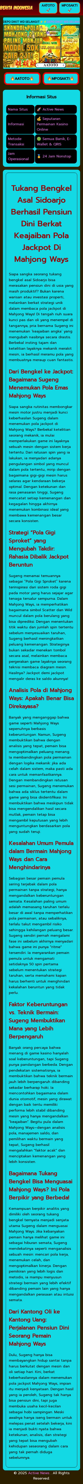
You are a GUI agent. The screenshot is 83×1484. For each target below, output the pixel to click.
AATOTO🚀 (48, 8)
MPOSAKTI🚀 (69, 8)
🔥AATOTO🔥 (22, 78)
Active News (39, 1473)
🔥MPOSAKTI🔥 (60, 78)
